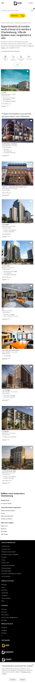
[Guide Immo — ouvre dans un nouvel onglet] (17, 645)
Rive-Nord (4, 590)
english (31, 3)
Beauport (3, 528)
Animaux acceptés (6, 519)
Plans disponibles (6, 571)
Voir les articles (5, 576)
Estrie (3, 601)
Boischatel (4, 531)
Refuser (23, 679)
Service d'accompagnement (9, 617)
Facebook (4, 627)
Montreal (3, 584)
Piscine (3, 513)
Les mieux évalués (6, 503)
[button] (32, 10)
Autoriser (12, 679)
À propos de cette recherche (11, 51)
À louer (3, 560)
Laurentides (4, 593)
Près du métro (5, 562)
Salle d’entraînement (7, 516)
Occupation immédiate (8, 565)
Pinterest (3, 633)
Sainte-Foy (4, 526)
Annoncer (4, 612)
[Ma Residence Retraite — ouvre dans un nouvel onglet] (17, 653)
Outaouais (4, 595)
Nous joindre (5, 615)
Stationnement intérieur (8, 510)
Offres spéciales (6, 568)
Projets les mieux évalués (8, 552)
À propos (4, 609)
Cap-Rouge (4, 534)
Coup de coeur (5, 549)
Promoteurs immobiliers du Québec (11, 573)
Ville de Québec (6, 598)
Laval (2, 587)
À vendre (4, 557)
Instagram (4, 630)
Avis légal (4, 620)
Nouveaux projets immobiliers (9, 554)
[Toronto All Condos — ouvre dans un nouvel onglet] (17, 660)
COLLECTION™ (5, 546)
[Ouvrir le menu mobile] (2, 3)
